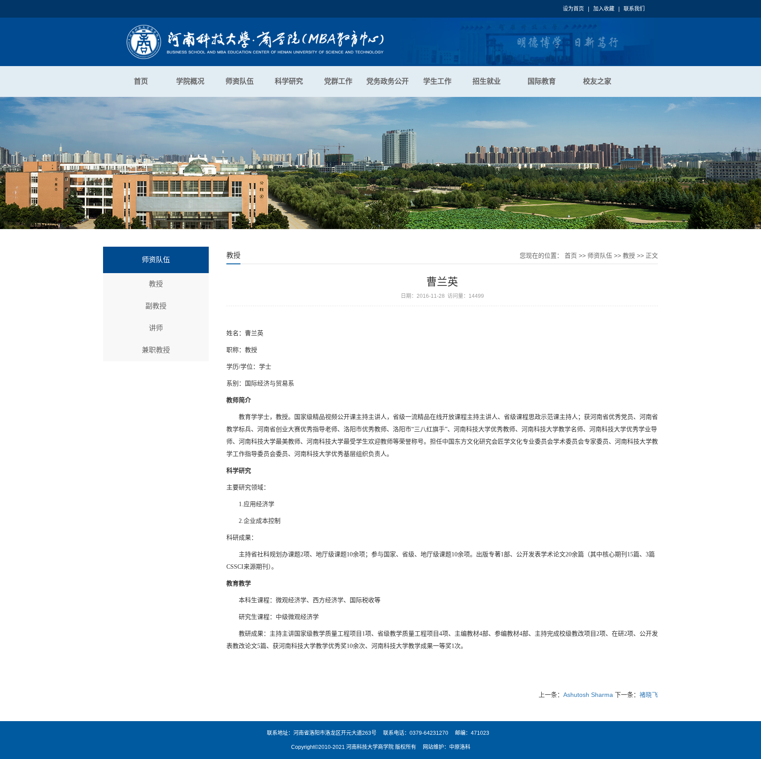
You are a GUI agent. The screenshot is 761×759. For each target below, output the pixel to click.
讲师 (156, 328)
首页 (141, 81)
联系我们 (634, 9)
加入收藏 (603, 9)
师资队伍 (239, 81)
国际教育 (542, 81)
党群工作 (338, 81)
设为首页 (573, 9)
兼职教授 (156, 350)
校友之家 (597, 81)
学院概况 (190, 81)
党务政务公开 (387, 81)
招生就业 (487, 81)
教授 (156, 284)
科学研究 (289, 81)
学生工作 (437, 81)
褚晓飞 (648, 694)
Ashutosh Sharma (588, 694)
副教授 (155, 306)
